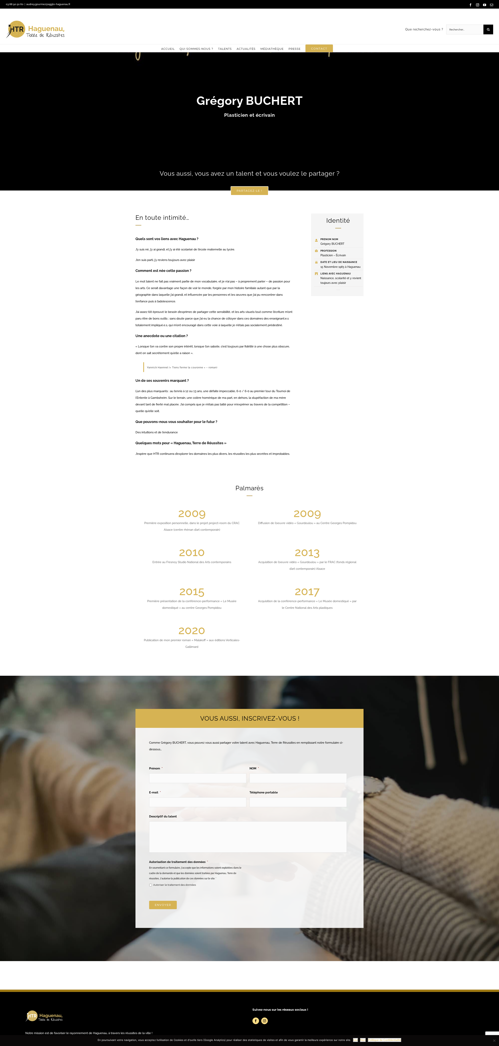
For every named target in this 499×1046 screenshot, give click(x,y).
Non (362, 1040)
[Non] (494, 1040)
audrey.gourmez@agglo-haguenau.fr (48, 4)
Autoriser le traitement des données (174, 884)
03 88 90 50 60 (14, 4)
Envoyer (163, 905)
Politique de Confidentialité (384, 1040)
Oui (355, 1040)
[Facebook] (255, 1021)
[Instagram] (264, 1021)
